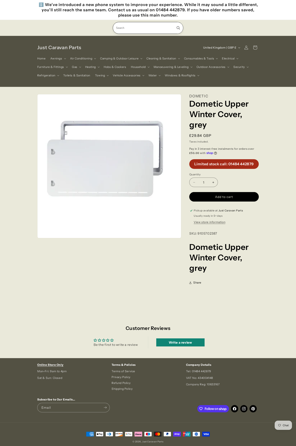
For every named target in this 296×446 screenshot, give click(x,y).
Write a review (180, 342)
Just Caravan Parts (153, 441)
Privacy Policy (121, 377)
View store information (209, 222)
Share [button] (197, 282)
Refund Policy (121, 383)
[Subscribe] (105, 407)
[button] (57, 58)
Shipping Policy (122, 389)
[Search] (178, 28)
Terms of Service (123, 371)
